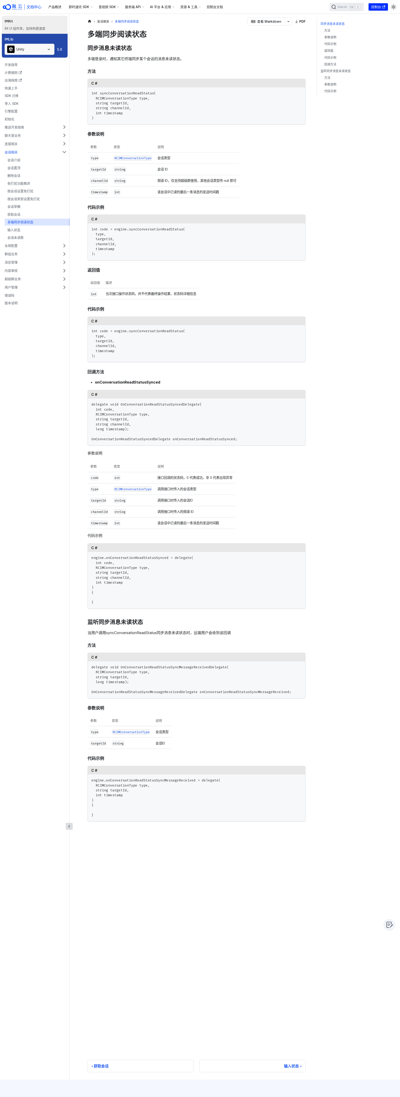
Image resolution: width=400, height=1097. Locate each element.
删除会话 (13, 175)
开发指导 (11, 65)
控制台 (376, 7)
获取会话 (13, 214)
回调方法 (330, 64)
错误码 (9, 295)
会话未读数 (15, 237)
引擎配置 (11, 111)
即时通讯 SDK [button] (79, 7)
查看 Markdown (269, 21)
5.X (59, 49)
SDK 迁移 (12, 96)
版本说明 (11, 303)
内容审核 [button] (11, 271)
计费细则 (11, 72)
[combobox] (29, 49)
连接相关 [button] (11, 144)
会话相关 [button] (11, 152)
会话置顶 (13, 168)
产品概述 (54, 7)
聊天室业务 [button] (13, 135)
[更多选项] (288, 21)
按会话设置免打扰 (20, 191)
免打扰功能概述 (18, 183)
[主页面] (90, 21)
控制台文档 (215, 7)
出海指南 (11, 80)
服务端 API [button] (133, 7)
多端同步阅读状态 (20, 222)
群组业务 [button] (11, 254)
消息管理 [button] (11, 262)
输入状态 (13, 230)
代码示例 (330, 44)
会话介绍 (13, 160)
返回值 (328, 50)
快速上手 (11, 88)
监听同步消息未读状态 (336, 71)
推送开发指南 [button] (14, 127)
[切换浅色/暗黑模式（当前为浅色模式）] (393, 7)
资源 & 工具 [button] (188, 7)
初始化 (9, 119)
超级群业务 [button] (13, 279)
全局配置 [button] (11, 246)
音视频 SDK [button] (107, 7)
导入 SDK (12, 103)
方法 (327, 30)
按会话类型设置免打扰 (23, 199)
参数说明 (330, 37)
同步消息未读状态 (333, 23)
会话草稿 (13, 206)
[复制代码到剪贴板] (300, 92)
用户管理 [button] (11, 287)
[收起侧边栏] (69, 826)
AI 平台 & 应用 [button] (160, 7)
